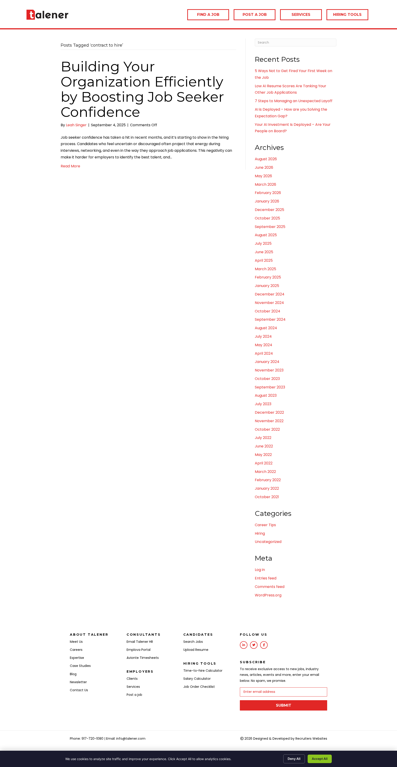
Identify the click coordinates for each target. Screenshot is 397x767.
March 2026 (265, 184)
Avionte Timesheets (143, 657)
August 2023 (266, 395)
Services (133, 686)
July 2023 (263, 404)
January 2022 (267, 488)
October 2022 (267, 429)
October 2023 (267, 378)
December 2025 (269, 209)
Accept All (320, 759)
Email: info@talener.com (125, 738)
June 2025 (264, 252)
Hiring (260, 533)
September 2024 (270, 319)
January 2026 (267, 201)
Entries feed (265, 578)
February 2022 (268, 480)
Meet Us (76, 641)
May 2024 (263, 345)
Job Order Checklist (199, 686)
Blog (73, 674)
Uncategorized (268, 541)
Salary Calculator (197, 678)
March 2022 (265, 471)
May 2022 (263, 454)
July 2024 (263, 336)
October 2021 (267, 497)
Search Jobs (193, 641)
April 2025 (264, 260)
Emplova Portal (138, 649)
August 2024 (266, 328)
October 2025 (267, 218)
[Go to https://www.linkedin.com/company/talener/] (243, 645)
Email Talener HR (140, 641)
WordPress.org (268, 595)
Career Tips (265, 525)
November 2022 (269, 421)
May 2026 (263, 176)
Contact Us (79, 690)
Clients (132, 678)
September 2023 (270, 387)
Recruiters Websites (311, 738)
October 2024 (267, 311)
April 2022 (263, 463)
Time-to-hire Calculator (202, 670)
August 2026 (266, 159)
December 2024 (269, 294)
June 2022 (264, 446)
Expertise (77, 657)
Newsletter (78, 682)
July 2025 (263, 243)
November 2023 (269, 370)
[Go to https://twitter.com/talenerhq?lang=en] (254, 645)
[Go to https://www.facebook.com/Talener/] (264, 645)
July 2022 (263, 437)
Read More (70, 166)
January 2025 (267, 285)
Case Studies (80, 665)
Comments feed (269, 586)
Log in (260, 569)
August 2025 (266, 235)
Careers (76, 649)
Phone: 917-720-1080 (86, 738)
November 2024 (269, 302)
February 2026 (268, 192)
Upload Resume (195, 649)
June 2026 (264, 167)
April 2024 (264, 353)
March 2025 (265, 269)
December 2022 (269, 412)
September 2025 (270, 226)
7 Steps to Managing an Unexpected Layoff (293, 101)
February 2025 (268, 277)
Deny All (294, 759)
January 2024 (267, 361)
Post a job (134, 694)
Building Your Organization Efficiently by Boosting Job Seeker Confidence (142, 89)
